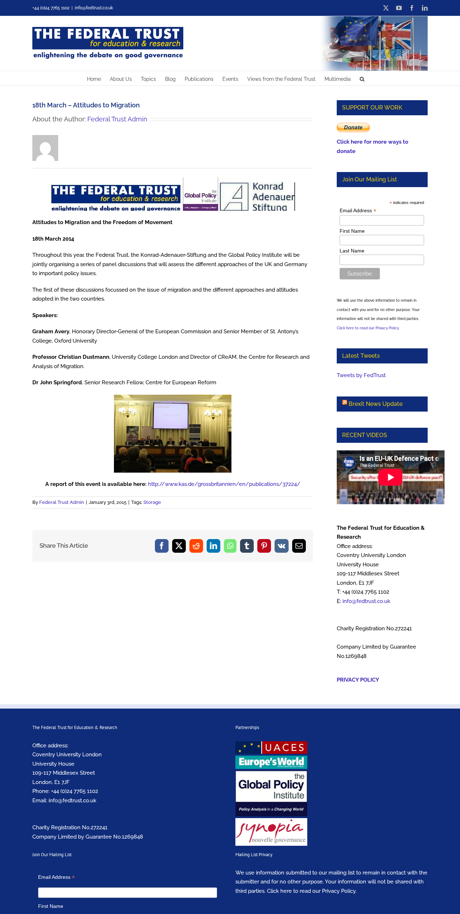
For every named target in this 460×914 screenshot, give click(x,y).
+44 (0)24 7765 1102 (74, 791)
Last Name (352, 251)
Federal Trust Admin (117, 119)
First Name (352, 231)
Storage (152, 502)
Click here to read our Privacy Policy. (368, 328)
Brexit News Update (375, 403)
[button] (362, 78)
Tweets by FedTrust (361, 375)
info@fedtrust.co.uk (94, 7)
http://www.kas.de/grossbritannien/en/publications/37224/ (224, 484)
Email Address (358, 210)
